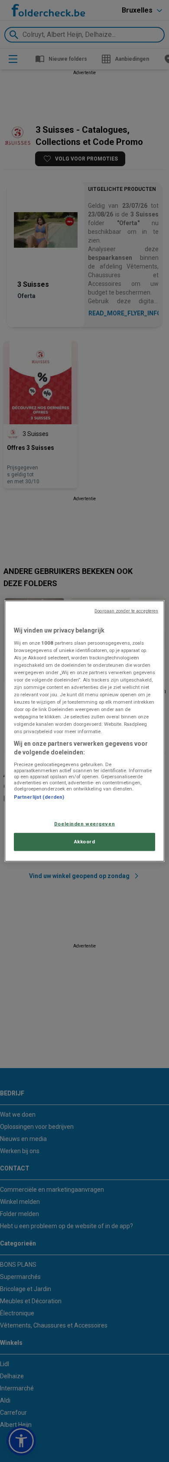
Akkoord (84, 841)
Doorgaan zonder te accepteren (126, 611)
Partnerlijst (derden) (39, 796)
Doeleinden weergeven (84, 824)
